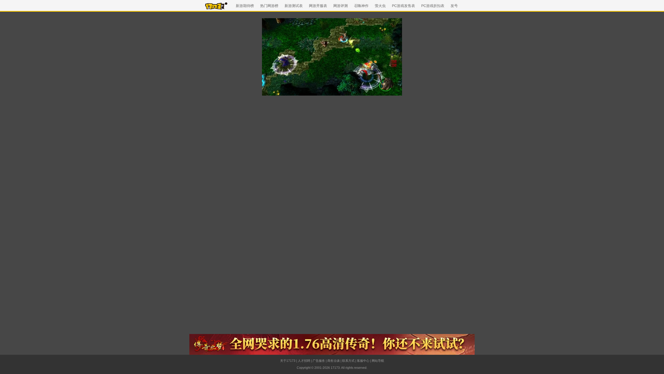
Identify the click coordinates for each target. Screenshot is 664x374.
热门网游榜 (269, 6)
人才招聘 (304, 361)
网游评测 (340, 6)
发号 (454, 6)
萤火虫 (380, 6)
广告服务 (319, 361)
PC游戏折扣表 (432, 6)
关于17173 (287, 361)
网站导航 (378, 361)
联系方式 (348, 361)
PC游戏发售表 (403, 6)
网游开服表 (318, 6)
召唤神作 (361, 6)
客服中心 (363, 361)
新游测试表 (294, 6)
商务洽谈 (333, 361)
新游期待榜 (245, 6)
